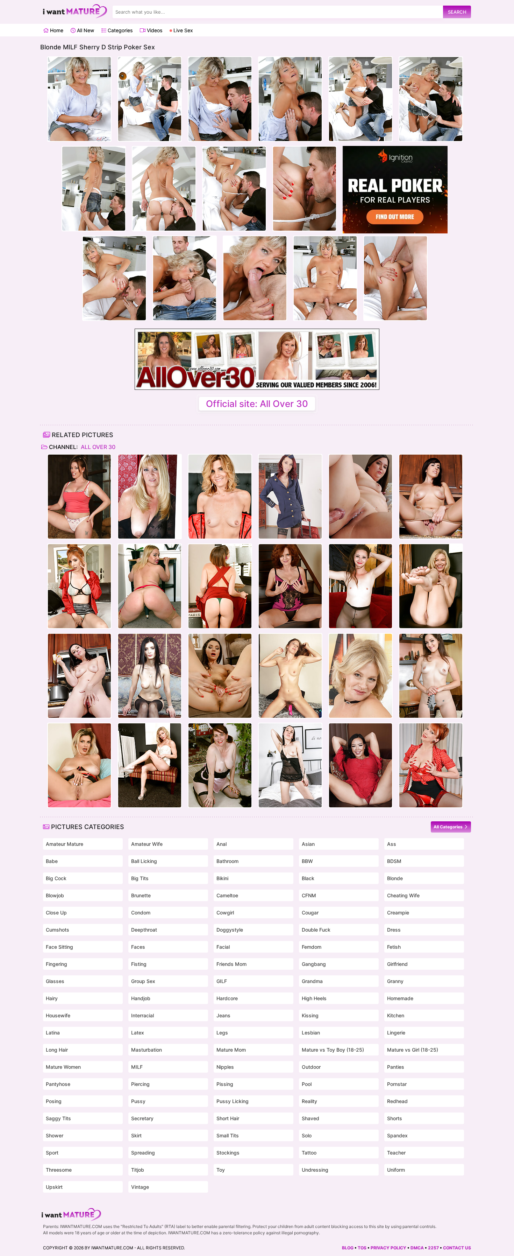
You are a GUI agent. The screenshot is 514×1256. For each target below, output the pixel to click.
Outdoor (311, 1067)
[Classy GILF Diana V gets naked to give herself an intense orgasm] (360, 676)
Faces (138, 947)
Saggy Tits (58, 1118)
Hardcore (227, 998)
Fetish (394, 947)
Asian (308, 844)
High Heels (314, 998)
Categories (119, 30)
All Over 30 (97, 446)
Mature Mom (231, 1050)
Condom (140, 912)
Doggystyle (229, 930)
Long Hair (57, 1050)
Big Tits (140, 878)
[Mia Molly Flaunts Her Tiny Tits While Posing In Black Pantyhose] (360, 586)
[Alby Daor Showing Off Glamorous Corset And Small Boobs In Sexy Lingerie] (219, 497)
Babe (52, 861)
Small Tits (227, 1135)
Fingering (56, 964)
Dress (394, 930)
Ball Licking (144, 861)
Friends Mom (231, 964)
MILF (137, 1067)
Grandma (312, 981)
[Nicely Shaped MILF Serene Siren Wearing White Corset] (149, 765)
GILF (221, 981)
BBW (307, 861)
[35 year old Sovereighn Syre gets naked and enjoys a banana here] (79, 676)
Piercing (140, 1084)
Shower (54, 1135)
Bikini (222, 878)
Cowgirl (225, 912)
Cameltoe (227, 895)
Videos (153, 30)
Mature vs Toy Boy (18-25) (333, 1050)
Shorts (394, 1118)
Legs (222, 1033)
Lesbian (311, 1033)
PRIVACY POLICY (388, 1247)
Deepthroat (144, 930)
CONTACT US (457, 1247)
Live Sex (182, 30)
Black (308, 878)
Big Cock (56, 878)
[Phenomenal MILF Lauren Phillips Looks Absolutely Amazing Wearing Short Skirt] (79, 586)
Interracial (142, 1015)
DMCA (417, 1247)
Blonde (395, 878)
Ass (391, 844)
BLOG (348, 1247)
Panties (395, 1067)
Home (56, 30)
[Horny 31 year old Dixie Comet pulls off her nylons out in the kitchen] (430, 497)
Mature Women (63, 1067)
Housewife (58, 1015)
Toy (220, 1170)
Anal (221, 844)
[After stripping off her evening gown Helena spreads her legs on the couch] (149, 676)
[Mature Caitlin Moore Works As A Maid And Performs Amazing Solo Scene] (219, 765)
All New (85, 30)
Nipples (225, 1067)
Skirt (136, 1135)
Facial (223, 947)
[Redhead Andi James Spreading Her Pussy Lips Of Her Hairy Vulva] (290, 586)
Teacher (396, 1153)
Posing (54, 1101)
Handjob (140, 998)
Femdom (311, 947)
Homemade (400, 998)
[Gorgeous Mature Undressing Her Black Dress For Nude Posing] (149, 497)
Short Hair (227, 1118)
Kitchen (395, 1015)
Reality (309, 1101)
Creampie (398, 912)
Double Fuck (316, 930)
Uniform (396, 1170)
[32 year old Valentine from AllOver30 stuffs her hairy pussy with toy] (290, 676)
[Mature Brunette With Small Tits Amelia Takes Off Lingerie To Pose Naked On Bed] (290, 765)
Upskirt (54, 1187)
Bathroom (227, 861)
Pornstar (397, 1084)
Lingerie (396, 1033)
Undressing (315, 1170)
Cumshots (57, 930)
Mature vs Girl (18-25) (412, 1050)
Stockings (228, 1153)
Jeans (223, 1015)
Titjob (137, 1170)
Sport (52, 1153)
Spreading (143, 1153)
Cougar (310, 912)
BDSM (394, 861)
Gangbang (314, 964)
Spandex (397, 1135)
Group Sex (143, 981)
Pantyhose (58, 1084)
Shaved (310, 1118)
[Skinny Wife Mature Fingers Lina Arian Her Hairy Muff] (219, 676)
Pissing (224, 1084)
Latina (53, 1033)
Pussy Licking (232, 1101)
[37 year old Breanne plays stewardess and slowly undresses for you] (290, 497)
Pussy (138, 1101)
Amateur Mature (64, 844)
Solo (307, 1135)
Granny (395, 981)
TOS (362, 1247)
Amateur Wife (147, 844)
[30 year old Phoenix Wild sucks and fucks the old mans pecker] (360, 497)
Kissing (310, 1015)
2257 (433, 1247)
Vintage (140, 1187)
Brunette (141, 895)
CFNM (309, 895)
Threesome (59, 1170)
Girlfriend (397, 964)
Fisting (139, 964)
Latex (137, 1033)
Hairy (52, 998)
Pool (307, 1084)
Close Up (56, 912)
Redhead (397, 1101)
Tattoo (309, 1153)
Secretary (142, 1118)
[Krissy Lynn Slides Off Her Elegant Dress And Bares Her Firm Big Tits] (219, 586)
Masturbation (146, 1050)
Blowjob (55, 895)
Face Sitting (59, 947)
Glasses (55, 981)
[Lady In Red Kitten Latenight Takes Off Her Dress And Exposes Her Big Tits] (360, 765)
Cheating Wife (403, 895)
